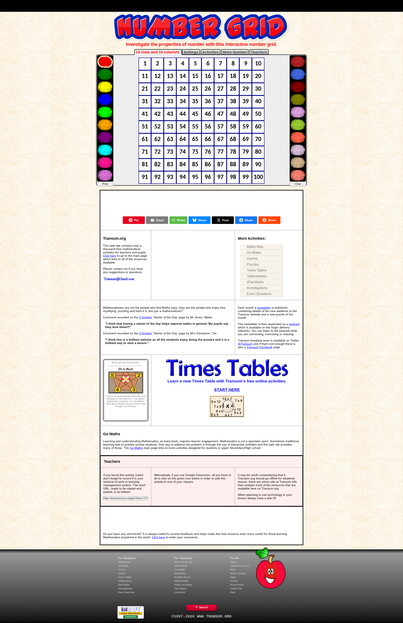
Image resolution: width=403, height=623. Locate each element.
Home (233, 570)
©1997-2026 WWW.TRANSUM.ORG (201, 616)
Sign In (233, 562)
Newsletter (180, 573)
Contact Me (236, 588)
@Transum (245, 343)
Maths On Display (183, 585)
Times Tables (257, 270)
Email (160, 220)
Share (181, 220)
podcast (294, 324)
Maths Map (255, 247)
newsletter (264, 307)
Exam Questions (259, 294)
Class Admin (180, 588)
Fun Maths (179, 570)
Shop (232, 592)
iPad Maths (255, 282)
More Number (235, 52)
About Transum (238, 573)
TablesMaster (257, 276)
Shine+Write (180, 566)
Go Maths (254, 252)
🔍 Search (201, 607)
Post (225, 220)
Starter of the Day (183, 562)
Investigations (257, 288)
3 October (145, 333)
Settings (190, 52)
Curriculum (179, 592)
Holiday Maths (181, 581)
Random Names (182, 577)
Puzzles (253, 264)
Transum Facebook (259, 347)
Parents (234, 581)
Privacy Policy (237, 585)
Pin (136, 220)
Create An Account (239, 566)
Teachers (259, 52)
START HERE (227, 390)
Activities (210, 52)
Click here (109, 255)
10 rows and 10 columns (158, 52)
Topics (233, 577)
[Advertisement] (201, 6)
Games (252, 258)
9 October (145, 317)
